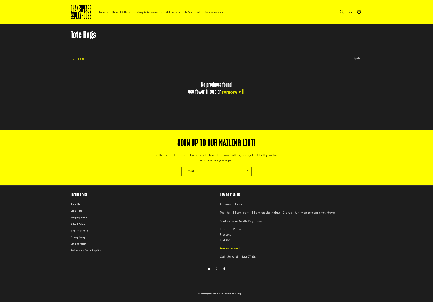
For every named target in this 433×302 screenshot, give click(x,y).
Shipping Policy (79, 217)
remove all (233, 91)
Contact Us (76, 210)
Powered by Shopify (232, 293)
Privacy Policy (78, 237)
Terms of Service (79, 230)
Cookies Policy (78, 243)
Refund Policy (78, 224)
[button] (103, 12)
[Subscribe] (247, 171)
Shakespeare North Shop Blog (86, 250)
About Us (75, 204)
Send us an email (230, 248)
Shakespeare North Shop (212, 293)
